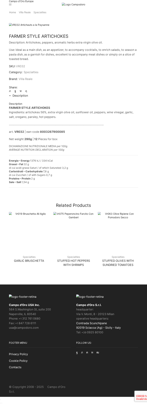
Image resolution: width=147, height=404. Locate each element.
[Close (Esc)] (0, 399)
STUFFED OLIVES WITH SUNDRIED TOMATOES (118, 263)
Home (12, 12)
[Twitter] (11, 91)
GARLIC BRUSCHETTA (29, 260)
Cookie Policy (18, 360)
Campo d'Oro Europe (21, 1)
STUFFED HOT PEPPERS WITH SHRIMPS (73, 263)
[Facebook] (15, 91)
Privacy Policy (18, 354)
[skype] (25, 91)
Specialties (40, 12)
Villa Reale (25, 12)
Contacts (15, 367)
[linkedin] (20, 91)
